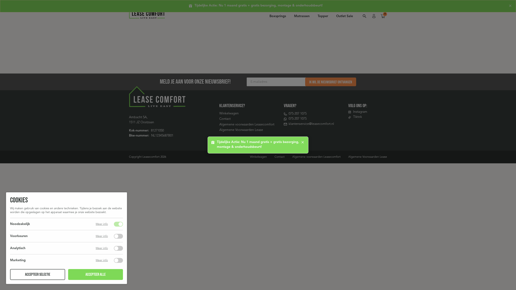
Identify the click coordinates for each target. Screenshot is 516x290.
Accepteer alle (95, 274)
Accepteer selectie (37, 274)
